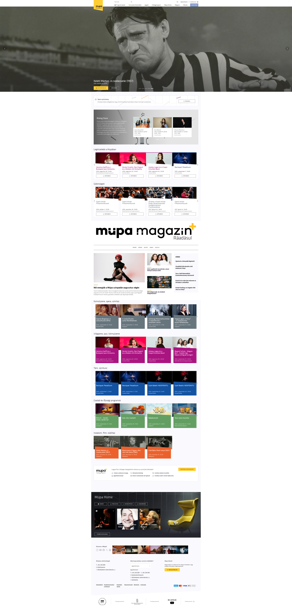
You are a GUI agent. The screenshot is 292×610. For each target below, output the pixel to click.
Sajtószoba (143, 585)
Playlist (157, 247)
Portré (134, 247)
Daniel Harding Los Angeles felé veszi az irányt (185, 288)
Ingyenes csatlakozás (187, 469)
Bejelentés (136, 585)
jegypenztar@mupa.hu (137, 575)
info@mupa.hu (101, 567)
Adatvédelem (99, 585)
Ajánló (151, 247)
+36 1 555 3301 (146, 572)
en (177, 2)
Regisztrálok (173, 570)
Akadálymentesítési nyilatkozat (109, 585)
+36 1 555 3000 (101, 564)
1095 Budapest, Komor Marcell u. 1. (106, 569)
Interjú (140, 247)
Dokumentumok (128, 585)
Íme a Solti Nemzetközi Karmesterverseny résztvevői (185, 274)
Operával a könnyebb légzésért (185, 261)
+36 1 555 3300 (136, 572)
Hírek (178, 257)
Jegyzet (146, 247)
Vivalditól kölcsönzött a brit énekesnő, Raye (184, 267)
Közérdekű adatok (119, 585)
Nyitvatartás (135, 579)
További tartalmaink (102, 534)
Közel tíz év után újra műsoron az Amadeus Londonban (186, 281)
